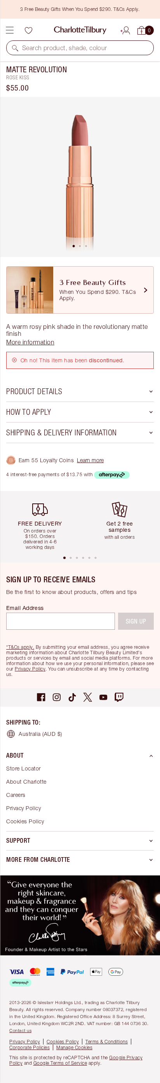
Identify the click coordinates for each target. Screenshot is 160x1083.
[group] (43, 522)
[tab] (74, 246)
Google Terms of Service (60, 1063)
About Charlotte (26, 781)
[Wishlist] (28, 30)
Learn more (90, 460)
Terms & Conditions (106, 1042)
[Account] (126, 29)
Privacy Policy (30, 669)
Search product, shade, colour (64, 47)
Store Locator (23, 768)
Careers (16, 794)
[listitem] (80, 177)
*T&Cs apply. (20, 647)
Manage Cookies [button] (74, 1047)
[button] (15, 48)
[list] (80, 177)
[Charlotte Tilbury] (80, 30)
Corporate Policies (29, 1047)
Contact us (20, 1030)
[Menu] (9, 30)
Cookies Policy (25, 821)
